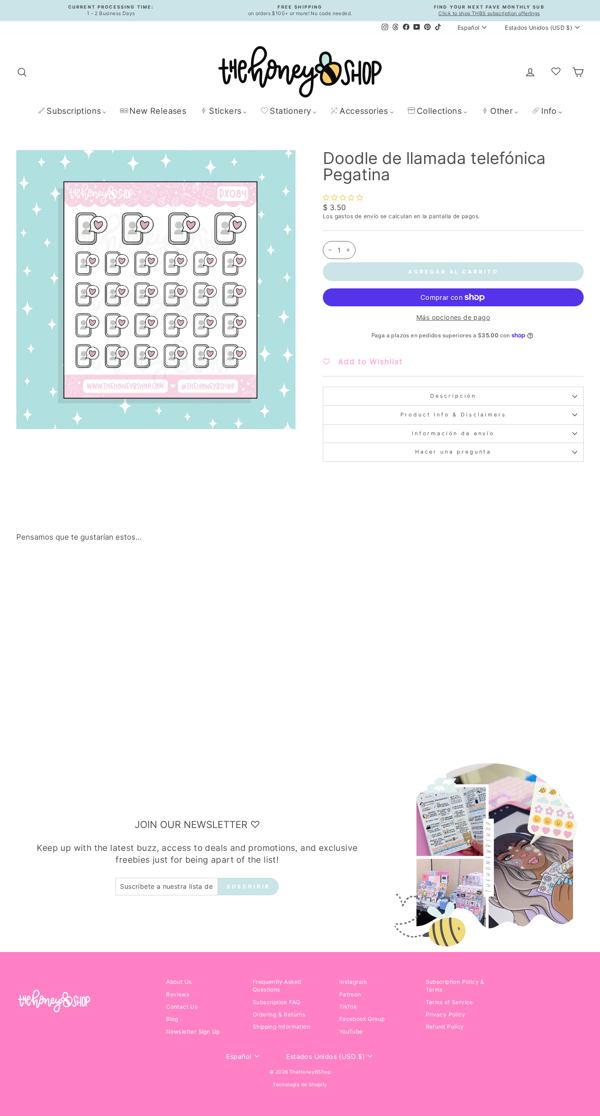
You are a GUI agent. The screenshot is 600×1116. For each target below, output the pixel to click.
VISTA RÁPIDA (84, 687)
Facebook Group (362, 1019)
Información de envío (453, 433)
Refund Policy (445, 1026)
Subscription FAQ (276, 1002)
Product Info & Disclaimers (453, 415)
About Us (178, 982)
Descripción (453, 396)
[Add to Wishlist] (141, 571)
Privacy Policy (446, 1014)
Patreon (350, 994)
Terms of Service (449, 1002)
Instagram (353, 982)
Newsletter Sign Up (193, 1031)
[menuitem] (72, 111)
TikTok (348, 1006)
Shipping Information (281, 1026)
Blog (172, 1019)
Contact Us (182, 1006)
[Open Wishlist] (556, 72)
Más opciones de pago (453, 317)
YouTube (351, 1031)
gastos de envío (357, 216)
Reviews (177, 994)
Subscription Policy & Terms (455, 986)
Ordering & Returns (279, 1014)
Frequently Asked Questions (277, 986)
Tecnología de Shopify (300, 1084)
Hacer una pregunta (453, 452)
